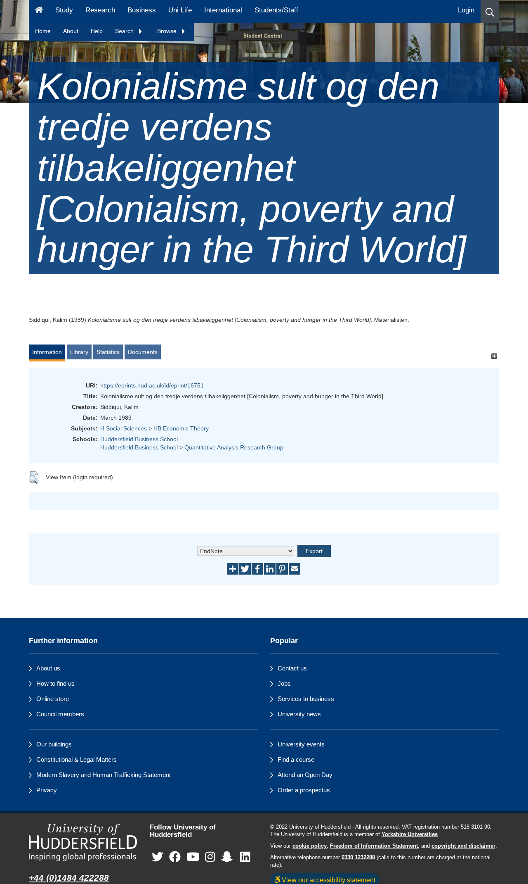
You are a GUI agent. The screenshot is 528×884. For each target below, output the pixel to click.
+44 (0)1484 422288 (69, 877)
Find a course (296, 759)
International (223, 10)
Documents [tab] (143, 352)
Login (466, 10)
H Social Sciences (123, 428)
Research (100, 10)
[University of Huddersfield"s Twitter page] (157, 857)
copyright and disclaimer (463, 846)
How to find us (55, 683)
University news (299, 714)
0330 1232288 (358, 857)
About (70, 31)
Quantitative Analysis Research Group (233, 447)
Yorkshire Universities (410, 834)
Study (64, 10)
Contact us (292, 668)
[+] (494, 356)
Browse (167, 31)
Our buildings (54, 744)
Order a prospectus (304, 790)
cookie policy (309, 846)
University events (301, 744)
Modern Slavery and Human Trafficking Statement (103, 774)
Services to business (306, 698)
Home (43, 31)
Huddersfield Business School (139, 439)
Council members (60, 714)
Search (125, 31)
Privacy (46, 790)
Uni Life (180, 10)
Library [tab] (79, 352)
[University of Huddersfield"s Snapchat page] (228, 857)
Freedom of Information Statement (374, 846)
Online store (52, 698)
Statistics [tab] (108, 352)
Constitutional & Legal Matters (76, 759)
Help (97, 31)
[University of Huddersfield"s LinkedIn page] (245, 857)
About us (48, 668)
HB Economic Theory (181, 428)
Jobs (284, 683)
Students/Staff (276, 10)
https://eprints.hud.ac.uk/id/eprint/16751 (152, 385)
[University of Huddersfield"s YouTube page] (193, 857)
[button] (490, 11)
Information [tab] (47, 352)
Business (141, 10)
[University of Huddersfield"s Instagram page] (210, 857)
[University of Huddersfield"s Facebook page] (175, 857)
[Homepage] (39, 11)
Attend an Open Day (305, 774)
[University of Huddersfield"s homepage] (83, 842)
